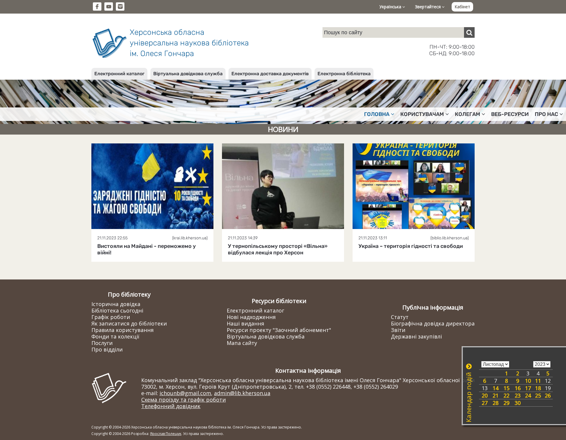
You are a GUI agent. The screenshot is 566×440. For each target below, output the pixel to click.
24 (528, 395)
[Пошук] (469, 32)
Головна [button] (376, 114)
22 (506, 395)
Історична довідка (115, 303)
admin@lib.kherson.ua (242, 393)
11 (538, 380)
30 (518, 402)
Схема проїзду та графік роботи (183, 399)
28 (495, 402)
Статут (400, 316)
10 (528, 380)
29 (506, 402)
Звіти (398, 329)
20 (485, 395)
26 (548, 395)
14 (495, 388)
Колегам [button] (467, 114)
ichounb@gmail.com (185, 393)
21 (495, 395)
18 (538, 388)
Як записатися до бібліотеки (129, 323)
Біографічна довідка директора (433, 323)
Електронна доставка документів (270, 73)
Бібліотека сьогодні (117, 310)
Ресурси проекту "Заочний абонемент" (279, 329)
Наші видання (245, 323)
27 (485, 402)
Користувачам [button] (422, 114)
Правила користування (122, 329)
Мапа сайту (242, 342)
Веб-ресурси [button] (510, 114)
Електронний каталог (119, 73)
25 (538, 395)
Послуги (102, 342)
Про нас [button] (546, 114)
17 (528, 388)
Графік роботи (110, 316)
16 (518, 388)
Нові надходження (251, 316)
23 (518, 395)
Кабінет (462, 6)
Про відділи (107, 349)
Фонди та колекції (115, 336)
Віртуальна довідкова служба (188, 73)
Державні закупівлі (416, 336)
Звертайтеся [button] (428, 6)
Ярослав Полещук (165, 433)
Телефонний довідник (170, 406)
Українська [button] (390, 6)
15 (506, 388)
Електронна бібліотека (344, 73)
